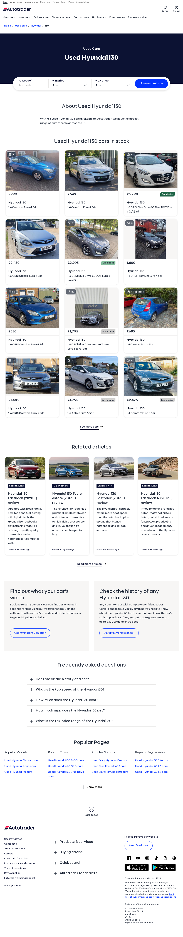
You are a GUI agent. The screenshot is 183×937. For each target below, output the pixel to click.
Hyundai (36, 26)
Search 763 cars (153, 83)
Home (7, 26)
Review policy (12, 873)
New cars (24, 17)
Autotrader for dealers (78, 873)
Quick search (70, 863)
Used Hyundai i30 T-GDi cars (66, 760)
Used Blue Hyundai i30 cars (109, 766)
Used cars (9, 17)
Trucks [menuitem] (56, 2)
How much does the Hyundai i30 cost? (67, 700)
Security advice (13, 839)
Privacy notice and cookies (19, 863)
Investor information (16, 858)
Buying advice (71, 852)
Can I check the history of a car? (62, 679)
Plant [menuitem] (71, 2)
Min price (58, 80)
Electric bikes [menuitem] (82, 2)
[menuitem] (9, 17)
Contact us (10, 844)
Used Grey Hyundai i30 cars (109, 760)
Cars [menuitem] (5, 2)
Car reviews (81, 17)
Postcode (24, 80)
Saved (165, 11)
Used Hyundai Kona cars (20, 766)
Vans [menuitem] (12, 2)
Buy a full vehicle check (119, 633)
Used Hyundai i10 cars (18, 772)
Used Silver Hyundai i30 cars (110, 772)
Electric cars (117, 17)
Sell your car (41, 17)
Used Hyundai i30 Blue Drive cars (66, 774)
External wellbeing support (19, 878)
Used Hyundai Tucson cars (21, 760)
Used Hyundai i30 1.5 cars (151, 772)
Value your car (61, 17)
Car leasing (99, 17)
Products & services (76, 842)
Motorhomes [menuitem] (31, 2)
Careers (8, 854)
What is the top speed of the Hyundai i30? (70, 689)
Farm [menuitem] (63, 2)
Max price (102, 80)
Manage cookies (13, 886)
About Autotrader (14, 849)
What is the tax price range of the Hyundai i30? (74, 721)
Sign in (176, 11)
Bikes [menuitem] (19, 2)
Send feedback (138, 845)
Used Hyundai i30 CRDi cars (65, 766)
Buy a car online (137, 17)
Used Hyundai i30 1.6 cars (151, 766)
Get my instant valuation (30, 633)
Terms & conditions (15, 868)
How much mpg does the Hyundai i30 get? (70, 710)
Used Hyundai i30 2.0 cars (151, 760)
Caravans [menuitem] (45, 2)
